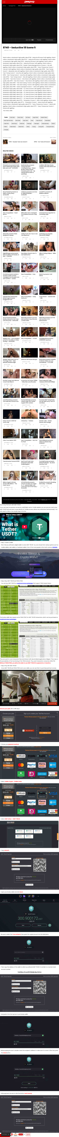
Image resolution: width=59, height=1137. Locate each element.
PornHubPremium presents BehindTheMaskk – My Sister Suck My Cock (47, 462)
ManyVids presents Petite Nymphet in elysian (10, 234)
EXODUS (55, 547)
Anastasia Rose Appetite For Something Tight (47, 213)
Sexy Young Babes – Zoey (28, 274)
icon (11, 158)
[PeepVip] (29, 2)
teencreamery (45, 123)
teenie (53, 123)
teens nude (12, 126)
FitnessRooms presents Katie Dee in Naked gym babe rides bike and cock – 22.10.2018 (11, 166)
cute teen (12, 117)
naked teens (44, 117)
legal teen (35, 117)
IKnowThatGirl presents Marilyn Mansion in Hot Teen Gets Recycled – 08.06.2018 (11, 319)
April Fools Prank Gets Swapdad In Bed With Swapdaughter (27, 462)
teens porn (21, 126)
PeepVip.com (44, 499)
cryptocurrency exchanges (25, 583)
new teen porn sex (8, 120)
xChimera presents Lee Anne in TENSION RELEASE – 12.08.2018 (29, 193)
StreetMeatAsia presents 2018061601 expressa (46, 339)
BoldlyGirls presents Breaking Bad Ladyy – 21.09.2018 (47, 482)
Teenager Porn (12, 5)
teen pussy (14, 123)
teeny (28, 126)
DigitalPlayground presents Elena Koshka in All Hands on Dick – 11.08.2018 (11, 255)
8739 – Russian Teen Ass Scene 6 (18, 142)
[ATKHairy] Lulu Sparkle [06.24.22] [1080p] (45, 234)
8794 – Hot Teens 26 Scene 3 (42, 142)
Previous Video (7, 137)
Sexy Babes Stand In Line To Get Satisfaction (29, 254)
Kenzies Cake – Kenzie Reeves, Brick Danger (45, 421)
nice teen (18, 120)
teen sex (22, 123)
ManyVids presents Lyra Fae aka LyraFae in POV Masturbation (47, 319)
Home (4, 5)
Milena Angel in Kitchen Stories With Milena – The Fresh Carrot (10, 483)
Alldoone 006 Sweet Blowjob (29, 359)
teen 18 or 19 (39, 120)
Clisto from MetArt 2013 (9, 440)
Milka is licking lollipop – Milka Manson (47, 254)
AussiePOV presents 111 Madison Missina (45, 192)
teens (5, 126)
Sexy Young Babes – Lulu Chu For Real (29, 441)
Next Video (53, 137)
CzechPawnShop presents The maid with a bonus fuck (11, 400)
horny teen (20, 117)
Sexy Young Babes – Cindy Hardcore (28, 297)
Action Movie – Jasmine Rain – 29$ (47, 297)
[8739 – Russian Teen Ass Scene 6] (5, 141)
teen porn (6, 123)
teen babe (47, 120)
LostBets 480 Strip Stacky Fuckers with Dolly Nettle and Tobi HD (47, 166)
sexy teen (25, 120)
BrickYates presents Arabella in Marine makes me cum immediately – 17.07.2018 (47, 361)
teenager (36, 123)
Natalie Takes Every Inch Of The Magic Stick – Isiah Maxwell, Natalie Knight (10, 361)
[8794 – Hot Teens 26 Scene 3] (53, 141)
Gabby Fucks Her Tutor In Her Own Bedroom (29, 234)
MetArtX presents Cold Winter (45, 274)
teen (32, 120)
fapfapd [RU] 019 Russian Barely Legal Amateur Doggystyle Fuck (10, 298)
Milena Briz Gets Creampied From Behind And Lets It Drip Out (29, 214)
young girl (41, 126)
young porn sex (50, 126)
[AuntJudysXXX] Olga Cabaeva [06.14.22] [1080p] (47, 381)
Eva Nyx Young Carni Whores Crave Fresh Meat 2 (11, 381)
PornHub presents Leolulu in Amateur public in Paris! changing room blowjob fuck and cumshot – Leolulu (11, 276)
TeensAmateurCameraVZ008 (11, 461)
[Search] (55, 2)
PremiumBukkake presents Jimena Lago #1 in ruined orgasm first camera (28, 401)
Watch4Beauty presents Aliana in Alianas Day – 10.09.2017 (46, 442)
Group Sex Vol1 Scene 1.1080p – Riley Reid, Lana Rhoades (29, 381)
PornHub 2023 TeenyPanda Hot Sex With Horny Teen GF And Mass (47, 401)
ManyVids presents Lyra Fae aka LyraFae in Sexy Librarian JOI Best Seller (29, 319)
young (33, 126)
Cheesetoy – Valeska (27, 421)
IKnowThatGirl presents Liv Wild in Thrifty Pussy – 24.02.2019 (10, 193)
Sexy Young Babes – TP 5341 (29, 338)
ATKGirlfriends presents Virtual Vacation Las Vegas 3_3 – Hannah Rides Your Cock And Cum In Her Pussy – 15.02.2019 (29, 485)
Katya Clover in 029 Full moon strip (9, 421)
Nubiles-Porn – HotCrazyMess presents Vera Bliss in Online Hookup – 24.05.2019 (11, 340)
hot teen (28, 117)
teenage (29, 123)
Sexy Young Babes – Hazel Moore (10, 213)
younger (6, 129)
